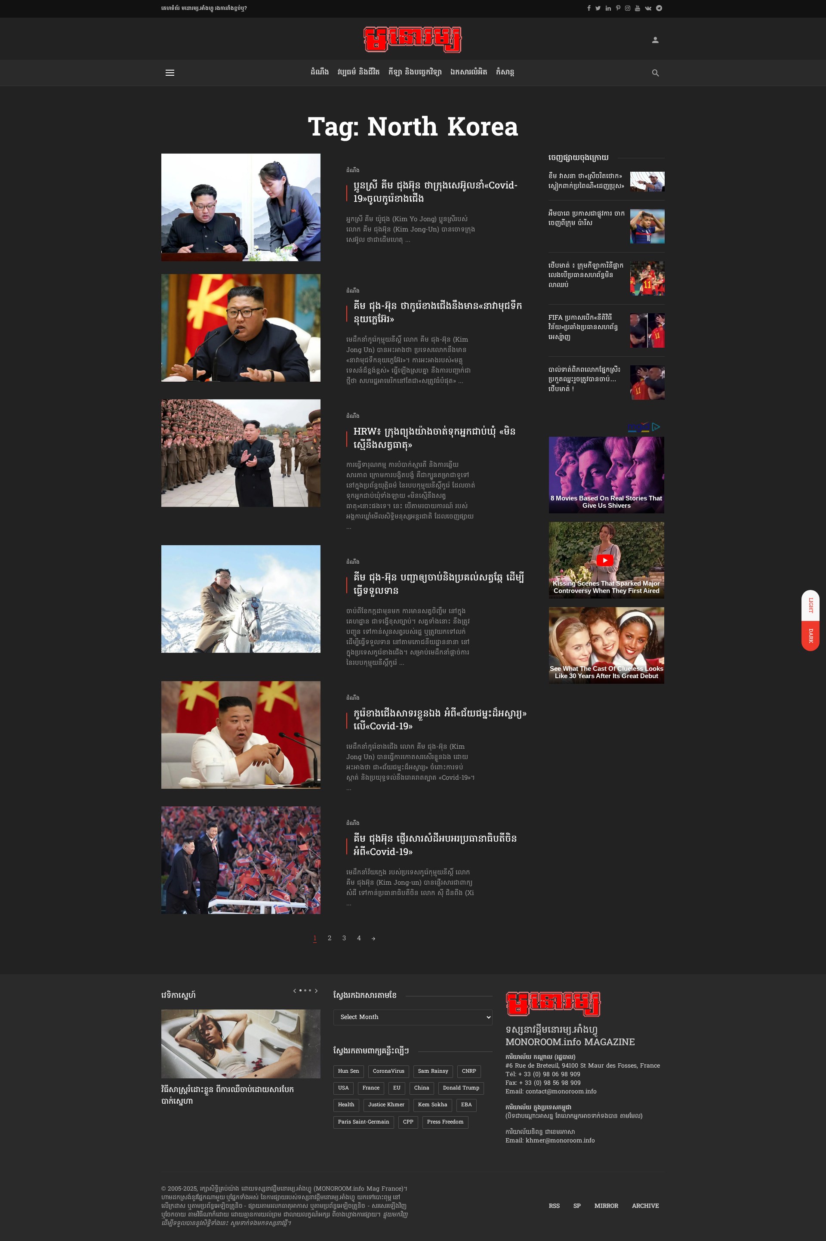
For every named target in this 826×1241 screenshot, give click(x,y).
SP (577, 1206)
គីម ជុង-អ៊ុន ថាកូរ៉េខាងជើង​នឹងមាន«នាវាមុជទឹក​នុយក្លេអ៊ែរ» (438, 313)
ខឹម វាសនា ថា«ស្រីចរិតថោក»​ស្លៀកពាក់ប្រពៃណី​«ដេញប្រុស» (586, 181)
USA (343, 1088)
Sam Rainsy (433, 1071)
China (421, 1088)
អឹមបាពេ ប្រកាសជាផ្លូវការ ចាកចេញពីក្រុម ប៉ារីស (587, 218)
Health (346, 1105)
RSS (554, 1206)
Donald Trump (461, 1088)
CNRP (469, 1071)
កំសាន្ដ (505, 72)
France (371, 1088)
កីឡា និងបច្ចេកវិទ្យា (415, 72)
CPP (408, 1122)
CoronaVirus (388, 1071)
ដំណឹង (320, 72)
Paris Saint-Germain (363, 1122)
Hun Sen (348, 1071)
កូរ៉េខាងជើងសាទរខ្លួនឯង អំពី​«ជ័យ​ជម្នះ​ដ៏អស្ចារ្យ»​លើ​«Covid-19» (440, 721)
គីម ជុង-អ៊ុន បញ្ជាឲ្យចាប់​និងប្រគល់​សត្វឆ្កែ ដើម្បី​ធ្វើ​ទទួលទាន (439, 585)
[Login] (655, 39)
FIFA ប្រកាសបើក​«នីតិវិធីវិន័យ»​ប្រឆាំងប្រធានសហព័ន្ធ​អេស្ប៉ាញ (583, 327)
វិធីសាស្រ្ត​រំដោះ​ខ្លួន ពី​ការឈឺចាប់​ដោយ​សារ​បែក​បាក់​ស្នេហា (227, 1096)
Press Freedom (445, 1122)
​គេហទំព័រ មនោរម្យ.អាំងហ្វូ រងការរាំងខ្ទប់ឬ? (204, 8)
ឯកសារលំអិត (468, 72)
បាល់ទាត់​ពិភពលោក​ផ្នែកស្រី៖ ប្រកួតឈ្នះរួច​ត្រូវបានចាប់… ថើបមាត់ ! (585, 379)
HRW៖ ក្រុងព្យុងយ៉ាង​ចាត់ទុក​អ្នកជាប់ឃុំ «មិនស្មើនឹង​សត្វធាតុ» (435, 439)
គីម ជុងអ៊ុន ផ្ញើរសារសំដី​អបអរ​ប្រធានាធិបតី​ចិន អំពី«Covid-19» (435, 846)
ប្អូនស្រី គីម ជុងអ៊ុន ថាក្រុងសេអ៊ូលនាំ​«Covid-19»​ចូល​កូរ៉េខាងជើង (436, 193)
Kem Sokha (432, 1105)
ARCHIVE (645, 1206)
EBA (466, 1105)
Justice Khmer (386, 1105)
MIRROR (606, 1206)
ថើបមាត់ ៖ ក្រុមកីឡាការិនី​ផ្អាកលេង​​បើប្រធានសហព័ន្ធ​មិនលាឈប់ (586, 275)
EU (397, 1088)
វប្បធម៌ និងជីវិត (359, 72)
